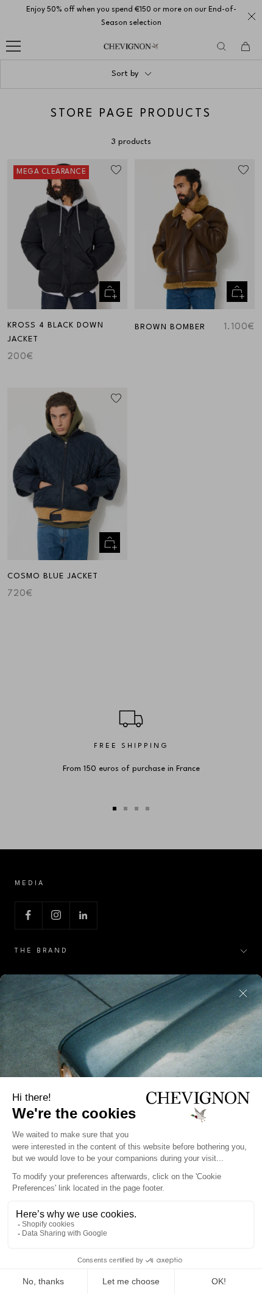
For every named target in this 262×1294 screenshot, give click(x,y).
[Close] (243, 993)
